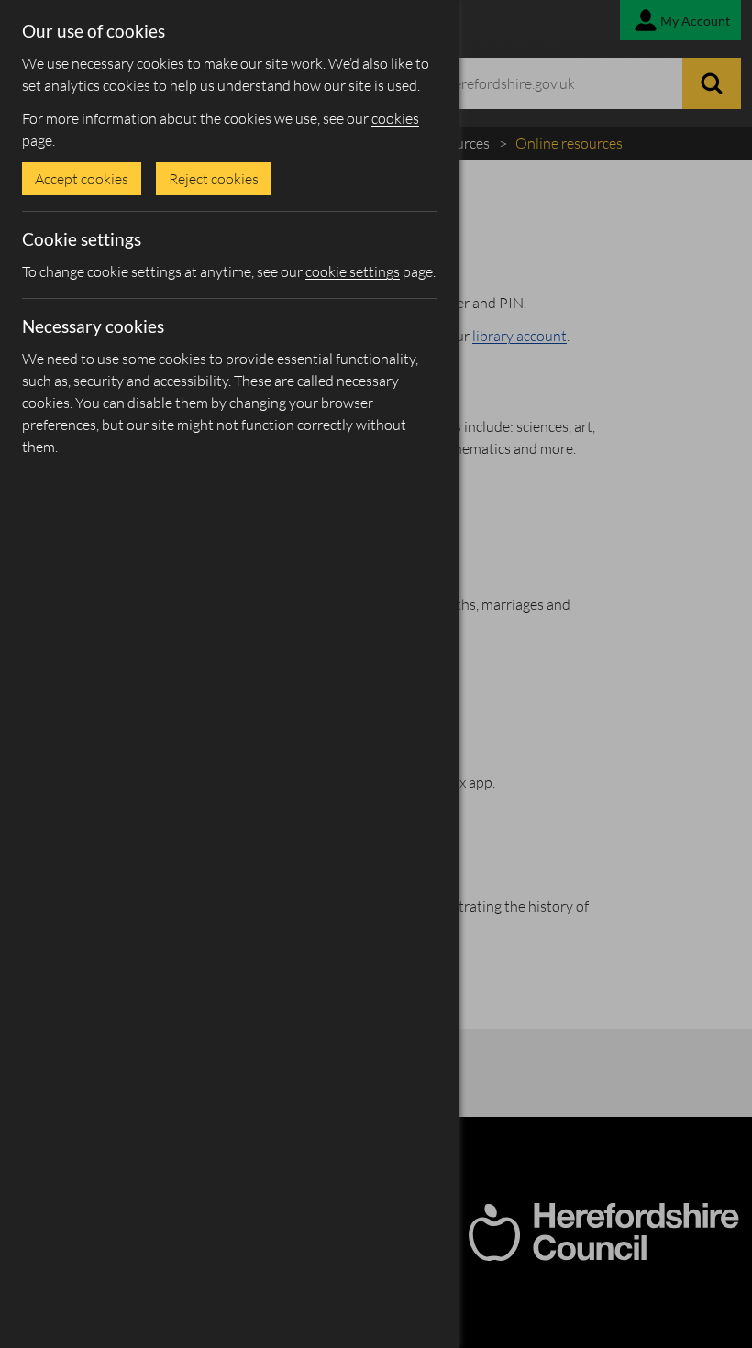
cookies (395, 118)
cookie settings (352, 271)
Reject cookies (214, 179)
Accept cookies (81, 179)
